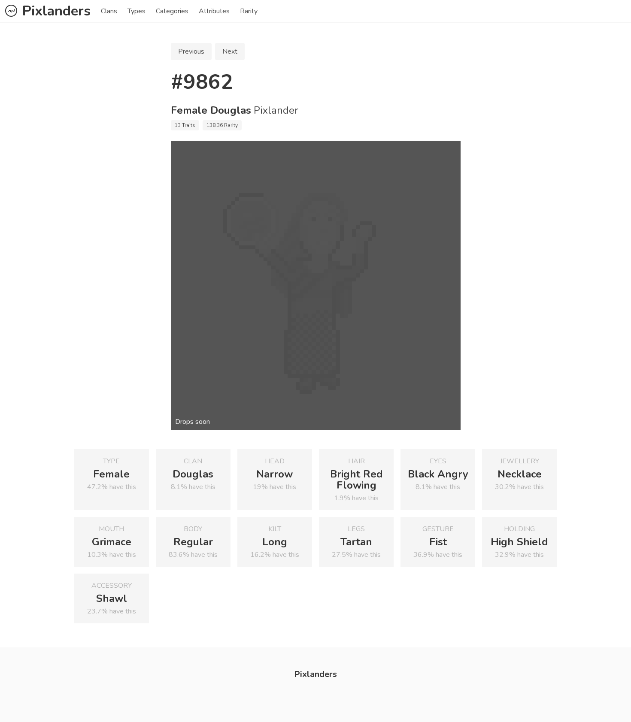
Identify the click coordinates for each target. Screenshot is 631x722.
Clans (109, 11)
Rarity (249, 11)
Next (229, 51)
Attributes (214, 11)
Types (136, 11)
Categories (172, 11)
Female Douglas (211, 110)
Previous (191, 51)
